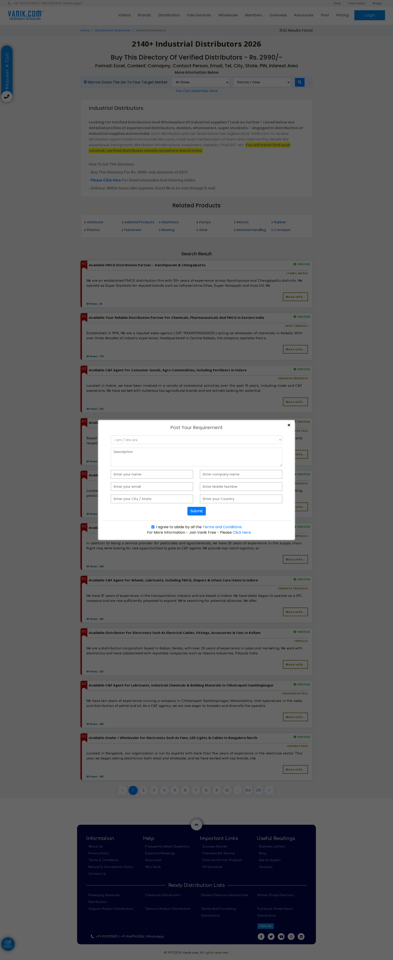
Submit (196, 511)
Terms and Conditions (222, 527)
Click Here (242, 532)
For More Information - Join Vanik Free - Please (199, 532)
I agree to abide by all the (199, 527)
